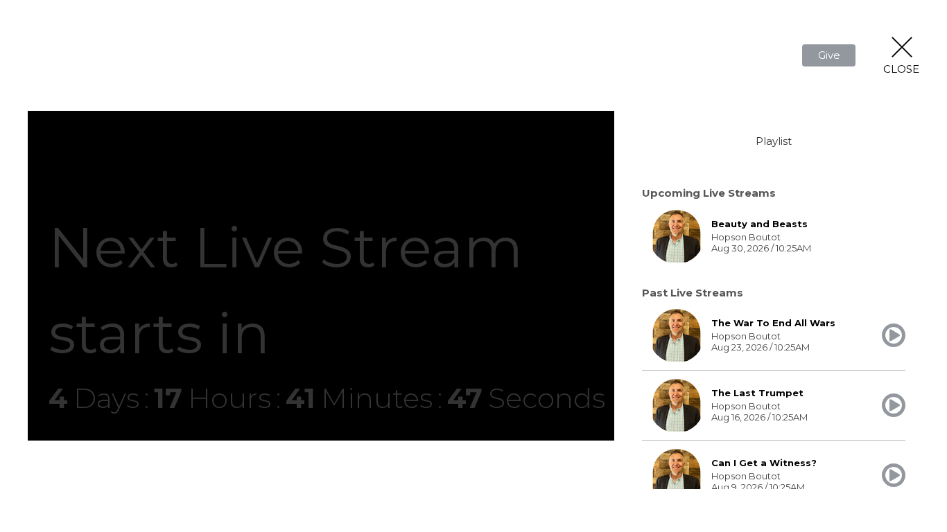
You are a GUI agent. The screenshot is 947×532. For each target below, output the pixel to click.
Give (829, 55)
